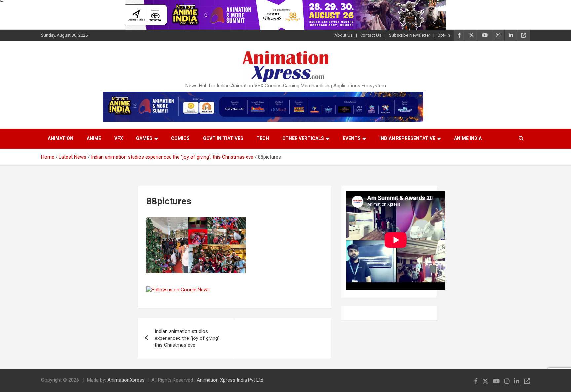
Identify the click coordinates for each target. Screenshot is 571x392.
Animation (60, 138)
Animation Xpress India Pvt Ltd (230, 380)
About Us (343, 35)
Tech (262, 138)
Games (144, 138)
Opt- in (444, 35)
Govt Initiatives (223, 138)
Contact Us (370, 35)
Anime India (468, 138)
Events (352, 138)
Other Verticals (303, 138)
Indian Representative (407, 138)
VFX (118, 138)
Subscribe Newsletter (409, 35)
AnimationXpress (126, 380)
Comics (180, 138)
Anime (94, 138)
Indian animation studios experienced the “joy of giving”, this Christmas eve (188, 338)
